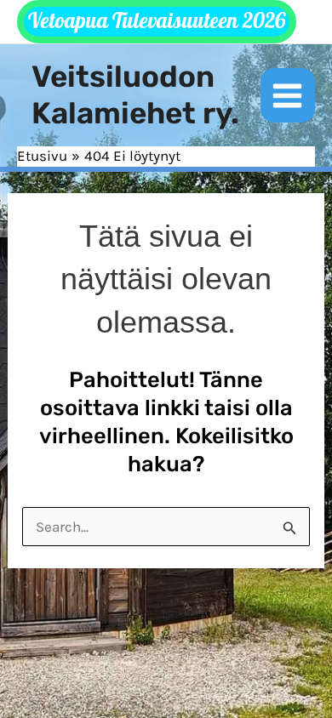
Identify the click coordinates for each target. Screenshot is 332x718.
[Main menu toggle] (288, 95)
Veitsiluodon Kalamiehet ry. (135, 95)
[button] (156, 21)
